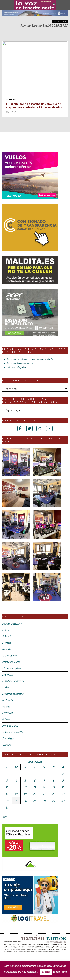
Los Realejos (7, 700)
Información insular (11, 662)
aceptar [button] (46, 971)
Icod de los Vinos (9, 655)
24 (7, 800)
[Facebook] (19, 428)
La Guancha (7, 674)
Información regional (11, 668)
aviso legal (60, 971)
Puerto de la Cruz (10, 725)
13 (34, 787)
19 (25, 794)
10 (7, 787)
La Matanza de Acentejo (13, 681)
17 (7, 794)
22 (53, 794)
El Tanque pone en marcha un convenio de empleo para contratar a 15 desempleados (34, 105)
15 (53, 787)
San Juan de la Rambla (12, 732)
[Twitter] (29, 428)
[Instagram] (39, 428)
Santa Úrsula (8, 738)
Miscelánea (7, 713)
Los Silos (6, 706)
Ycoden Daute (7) (30, 958)
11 (16, 787)
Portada (9, 958)
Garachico (6, 649)
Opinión (5, 719)
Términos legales (16, 367)
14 (44, 787)
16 (63, 787)
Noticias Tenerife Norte (20, 363)
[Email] (49, 428)
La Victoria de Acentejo (12, 693)
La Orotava (7, 687)
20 (34, 794)
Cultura (5, 630)
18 (16, 794)
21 (44, 794)
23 (63, 794)
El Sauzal (6, 636)
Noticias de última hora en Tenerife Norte (30, 359)
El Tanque (11, 99)
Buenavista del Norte (11, 623)
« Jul (4, 816)
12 (25, 787)
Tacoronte (6, 744)
